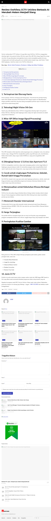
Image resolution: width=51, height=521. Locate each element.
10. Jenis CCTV (6, 89)
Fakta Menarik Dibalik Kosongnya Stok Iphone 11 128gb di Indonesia (20, 495)
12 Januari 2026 (38, 345)
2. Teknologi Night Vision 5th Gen (10, 74)
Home (3, 6)
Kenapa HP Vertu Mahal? (41, 323)
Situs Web (28, 383)
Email (3, 383)
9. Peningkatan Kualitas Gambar (10, 87)
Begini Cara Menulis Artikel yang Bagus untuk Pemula (21, 410)
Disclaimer (14, 517)
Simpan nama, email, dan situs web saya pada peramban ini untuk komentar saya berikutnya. (23, 389)
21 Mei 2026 (4, 348)
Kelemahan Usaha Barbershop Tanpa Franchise (15, 499)
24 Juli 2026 (37, 325)
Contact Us (9, 517)
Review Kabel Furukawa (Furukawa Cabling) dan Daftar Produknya (25, 65)
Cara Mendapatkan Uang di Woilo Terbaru (14, 491)
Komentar (4, 361)
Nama (3, 377)
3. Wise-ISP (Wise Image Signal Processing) (13, 76)
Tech (6, 6)
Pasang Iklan (23, 517)
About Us (3, 517)
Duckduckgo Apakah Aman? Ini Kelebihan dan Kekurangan (25, 325)
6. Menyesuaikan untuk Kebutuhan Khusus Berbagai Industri (17, 81)
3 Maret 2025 (10, 401)
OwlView (10, 289)
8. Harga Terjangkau (7, 85)
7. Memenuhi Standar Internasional (11, 83)
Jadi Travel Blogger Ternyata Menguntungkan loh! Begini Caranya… (24, 405)
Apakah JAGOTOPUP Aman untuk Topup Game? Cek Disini (9, 325)
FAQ (19, 517)
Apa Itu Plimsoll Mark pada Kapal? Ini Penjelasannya (16, 486)
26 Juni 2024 (10, 406)
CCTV (6, 289)
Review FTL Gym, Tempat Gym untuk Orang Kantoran (15, 481)
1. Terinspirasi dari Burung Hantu (10, 72)
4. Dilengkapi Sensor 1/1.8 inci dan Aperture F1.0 (14, 78)
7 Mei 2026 (20, 345)
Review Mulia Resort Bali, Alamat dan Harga (18, 399)
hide (25, 69)
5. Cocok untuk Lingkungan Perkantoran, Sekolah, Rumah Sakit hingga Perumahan (22, 79)
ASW (7, 16)
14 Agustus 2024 (13, 16)
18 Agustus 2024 (11, 411)
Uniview (15, 289)
